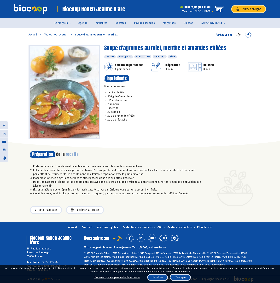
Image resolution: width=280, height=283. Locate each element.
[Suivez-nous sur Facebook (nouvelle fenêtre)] (4, 125)
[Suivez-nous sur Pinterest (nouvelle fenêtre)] (4, 158)
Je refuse (157, 277)
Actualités (101, 22)
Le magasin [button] (61, 22)
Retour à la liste (47, 209)
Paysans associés (144, 22)
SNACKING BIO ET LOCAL (215, 22)
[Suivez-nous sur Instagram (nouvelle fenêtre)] (4, 150)
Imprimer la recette (87, 209)
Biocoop (188, 22)
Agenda (83, 22)
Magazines (169, 22)
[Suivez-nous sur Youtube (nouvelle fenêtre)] (4, 142)
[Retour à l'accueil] (30, 9)
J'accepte (180, 277)
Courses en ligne (251, 9)
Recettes (120, 22)
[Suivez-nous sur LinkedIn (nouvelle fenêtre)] (4, 133)
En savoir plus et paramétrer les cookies (117, 277)
